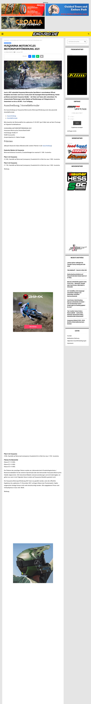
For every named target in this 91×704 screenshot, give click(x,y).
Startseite (6, 40)
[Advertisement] (77, 217)
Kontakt (69, 336)
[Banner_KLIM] (77, 94)
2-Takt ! (72, 116)
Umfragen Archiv (71, 131)
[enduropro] (77, 153)
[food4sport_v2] (77, 148)
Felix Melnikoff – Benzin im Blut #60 (77, 270)
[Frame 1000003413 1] (33, 312)
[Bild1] (23, 18)
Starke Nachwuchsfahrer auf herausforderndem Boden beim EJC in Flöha (77, 276)
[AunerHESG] (77, 181)
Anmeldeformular (12, 118)
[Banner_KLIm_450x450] (33, 563)
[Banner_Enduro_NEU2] (67, 4)
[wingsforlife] (77, 250)
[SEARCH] (85, 41)
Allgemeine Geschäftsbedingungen (76, 340)
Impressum (70, 343)
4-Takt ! (72, 119)
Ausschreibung (11, 116)
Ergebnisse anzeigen (77, 127)
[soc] (77, 190)
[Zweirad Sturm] (77, 159)
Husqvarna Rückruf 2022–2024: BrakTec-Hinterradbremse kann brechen (76, 322)
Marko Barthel (9, 52)
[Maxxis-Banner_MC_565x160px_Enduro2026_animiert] (23, 4)
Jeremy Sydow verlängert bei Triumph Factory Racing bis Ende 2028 (76, 264)
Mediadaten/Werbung (73, 338)
